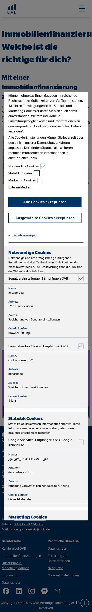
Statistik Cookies (20, 173)
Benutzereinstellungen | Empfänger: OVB (38, 278)
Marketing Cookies (22, 180)
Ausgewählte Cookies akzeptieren (45, 218)
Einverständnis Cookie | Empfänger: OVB (38, 346)
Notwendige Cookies (23, 166)
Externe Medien (19, 187)
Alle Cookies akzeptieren (45, 202)
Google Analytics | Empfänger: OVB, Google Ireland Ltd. (40, 442)
